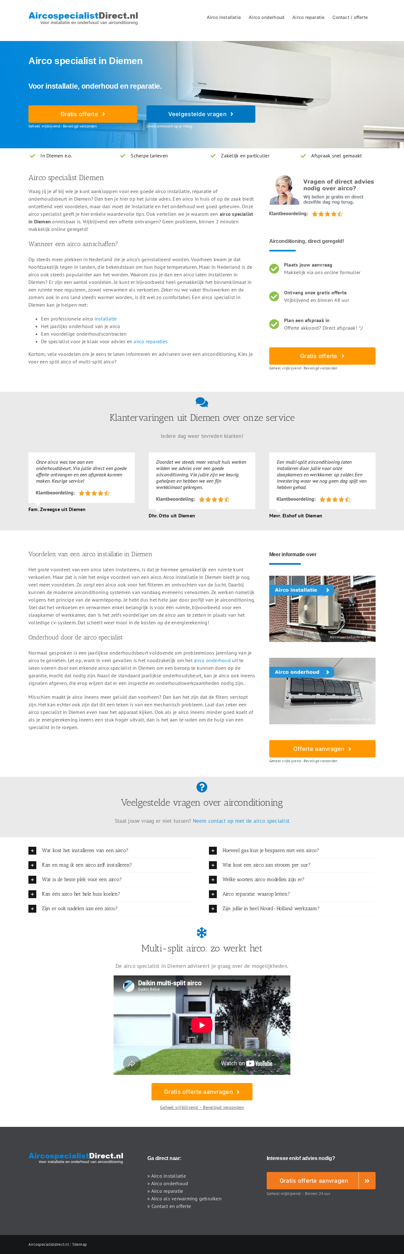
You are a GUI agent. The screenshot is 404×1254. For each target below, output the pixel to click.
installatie (106, 318)
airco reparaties (151, 341)
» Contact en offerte (169, 1206)
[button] (111, 851)
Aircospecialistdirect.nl (48, 1244)
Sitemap (79, 1244)
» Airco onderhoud (167, 1183)
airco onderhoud (212, 660)
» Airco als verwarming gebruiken (184, 1198)
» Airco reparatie (165, 1191)
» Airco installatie (166, 1176)
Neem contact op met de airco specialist (241, 820)
